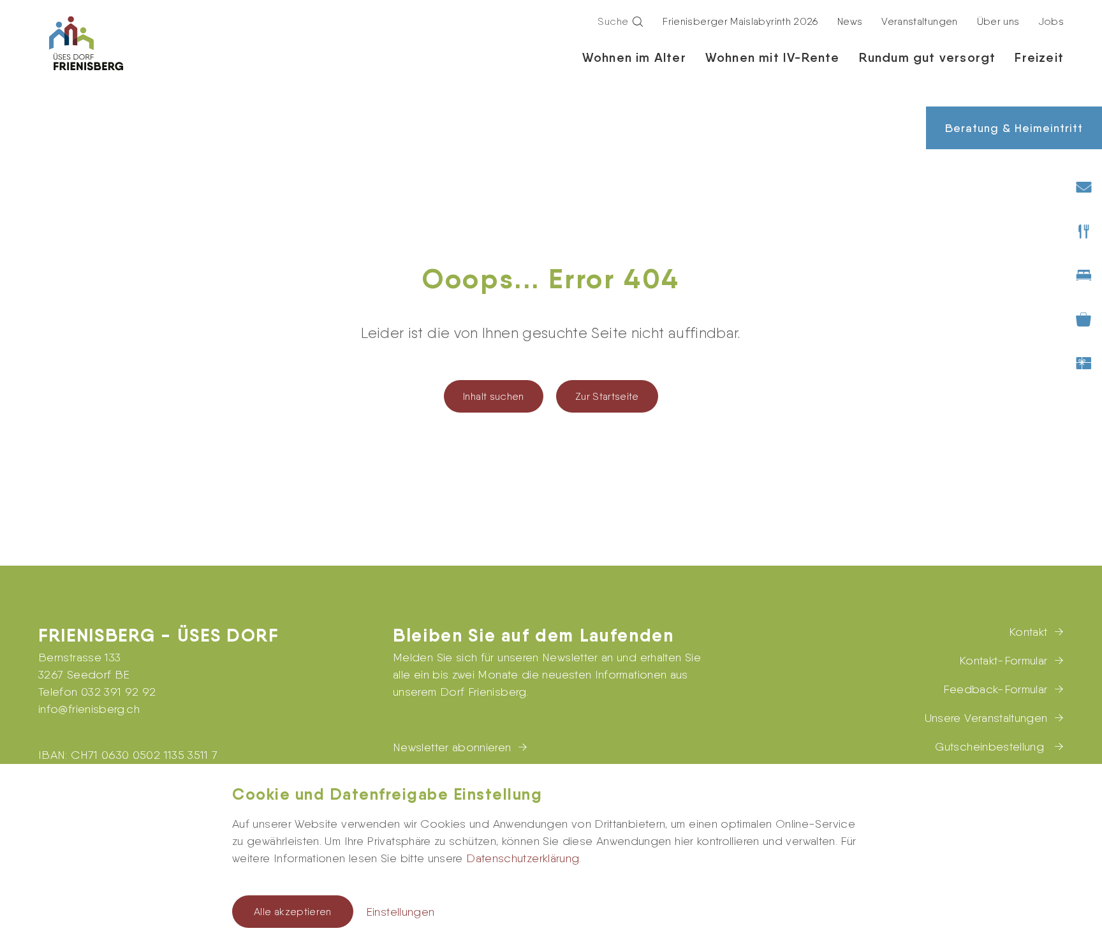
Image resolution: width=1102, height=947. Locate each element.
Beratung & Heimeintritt (1014, 128)
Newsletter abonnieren (452, 747)
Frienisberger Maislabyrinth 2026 (740, 21)
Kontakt (1028, 631)
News (849, 21)
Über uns (998, 21)
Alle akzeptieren (293, 912)
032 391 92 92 (118, 691)
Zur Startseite (607, 396)
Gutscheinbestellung (991, 746)
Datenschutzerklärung (522, 858)
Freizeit (1039, 57)
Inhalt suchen (493, 396)
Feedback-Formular (995, 689)
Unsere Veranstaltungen (986, 717)
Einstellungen (400, 911)
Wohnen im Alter (634, 57)
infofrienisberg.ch (89, 709)
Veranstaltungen (919, 21)
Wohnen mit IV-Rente (772, 57)
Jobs (1051, 21)
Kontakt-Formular (1003, 660)
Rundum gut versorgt (927, 57)
